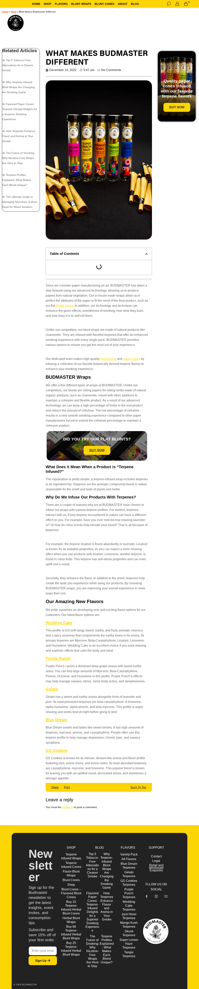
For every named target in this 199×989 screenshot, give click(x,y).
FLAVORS (61, 3)
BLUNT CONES (104, 3)
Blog (135, 3)
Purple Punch (58, 658)
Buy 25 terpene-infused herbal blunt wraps (71, 948)
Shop (47, 3)
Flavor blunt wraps (71, 873)
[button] (146, 254)
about (122, 3)
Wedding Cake (59, 623)
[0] (186, 4)
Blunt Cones (71, 880)
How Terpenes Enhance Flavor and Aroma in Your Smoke (18, 136)
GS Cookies (56, 750)
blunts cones (64, 305)
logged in (67, 807)
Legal (156, 860)
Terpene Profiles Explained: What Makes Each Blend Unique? (16, 180)
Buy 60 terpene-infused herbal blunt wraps (71, 932)
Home (36, 3)
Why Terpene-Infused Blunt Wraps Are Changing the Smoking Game (18, 87)
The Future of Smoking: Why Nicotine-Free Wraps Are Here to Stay (18, 158)
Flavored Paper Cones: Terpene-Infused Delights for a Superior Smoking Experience (93, 912)
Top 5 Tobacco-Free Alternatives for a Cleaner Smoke (17, 65)
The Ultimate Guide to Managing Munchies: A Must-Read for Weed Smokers (20, 201)
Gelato (52, 689)
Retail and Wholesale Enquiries (156, 868)
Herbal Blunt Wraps (71, 920)
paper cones (131, 358)
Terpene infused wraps (71, 856)
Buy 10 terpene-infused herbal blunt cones (71, 907)
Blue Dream (56, 720)
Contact (156, 856)
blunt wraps (108, 358)
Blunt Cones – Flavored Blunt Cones (71, 893)
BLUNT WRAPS (81, 3)
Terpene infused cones (71, 864)
